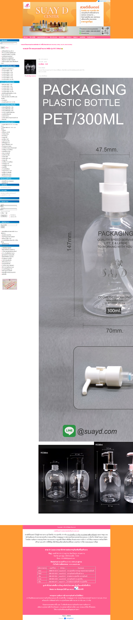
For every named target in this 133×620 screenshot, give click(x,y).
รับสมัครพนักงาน (91, 37)
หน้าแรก (26, 37)
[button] (87, 576)
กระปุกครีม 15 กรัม (73, 534)
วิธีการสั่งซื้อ (32, 37)
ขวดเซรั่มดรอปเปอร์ (84, 598)
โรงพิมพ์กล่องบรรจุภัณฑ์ (69, 604)
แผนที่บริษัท (82, 37)
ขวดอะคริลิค (84, 607)
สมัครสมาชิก (13, 216)
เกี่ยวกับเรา (69, 37)
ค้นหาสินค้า (61, 37)
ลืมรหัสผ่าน (13, 215)
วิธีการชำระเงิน (53, 37)
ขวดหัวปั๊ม (62, 598)
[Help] (7, 47)
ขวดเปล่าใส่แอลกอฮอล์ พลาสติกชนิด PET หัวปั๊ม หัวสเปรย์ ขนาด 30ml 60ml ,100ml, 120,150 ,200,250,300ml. (46, 44)
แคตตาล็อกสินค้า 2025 (42, 37)
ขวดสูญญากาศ (72, 598)
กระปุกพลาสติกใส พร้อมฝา (50, 607)
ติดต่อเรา (76, 37)
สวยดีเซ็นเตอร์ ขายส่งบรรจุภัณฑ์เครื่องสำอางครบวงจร (66, 531)
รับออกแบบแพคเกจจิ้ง (50, 604)
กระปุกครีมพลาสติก (66, 600)
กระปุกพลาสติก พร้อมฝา (89, 534)
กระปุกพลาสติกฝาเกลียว (68, 607)
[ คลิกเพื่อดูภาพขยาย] (30, 76)
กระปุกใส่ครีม (48, 534)
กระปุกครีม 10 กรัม (60, 534)
